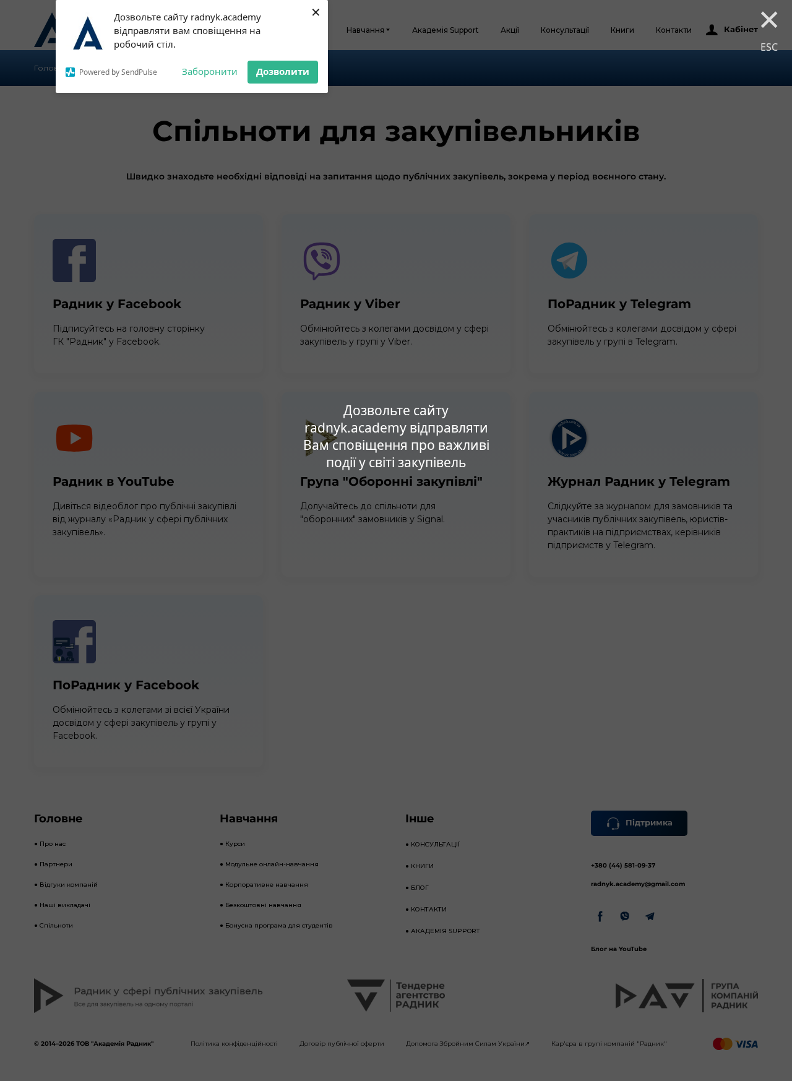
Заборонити (210, 71)
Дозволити (282, 71)
